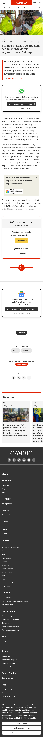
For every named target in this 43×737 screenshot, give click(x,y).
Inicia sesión (21, 253)
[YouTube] (29, 460)
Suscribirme (21, 240)
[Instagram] (14, 460)
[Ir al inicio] (21, 2)
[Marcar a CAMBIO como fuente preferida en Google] (21, 191)
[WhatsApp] (33, 460)
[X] (24, 460)
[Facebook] (9, 460)
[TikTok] (19, 460)
